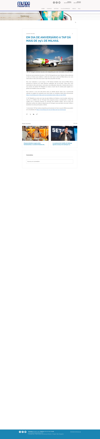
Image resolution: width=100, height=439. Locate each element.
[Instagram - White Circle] (20, 432)
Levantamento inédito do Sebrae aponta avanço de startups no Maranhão (62, 143)
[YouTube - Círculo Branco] (25, 432)
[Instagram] (54, 3)
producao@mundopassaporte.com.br (35, 432)
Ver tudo (75, 123)
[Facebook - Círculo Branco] (23, 432)
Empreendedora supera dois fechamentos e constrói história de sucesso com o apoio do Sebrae (34, 143)
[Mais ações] (72, 33)
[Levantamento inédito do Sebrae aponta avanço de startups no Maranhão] (64, 133)
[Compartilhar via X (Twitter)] (30, 114)
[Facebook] (57, 3)
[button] (75, 22)
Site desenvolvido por (74, 431)
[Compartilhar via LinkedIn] (33, 114)
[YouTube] (59, 3)
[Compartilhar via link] (37, 114)
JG (80, 431)
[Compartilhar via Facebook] (27, 114)
